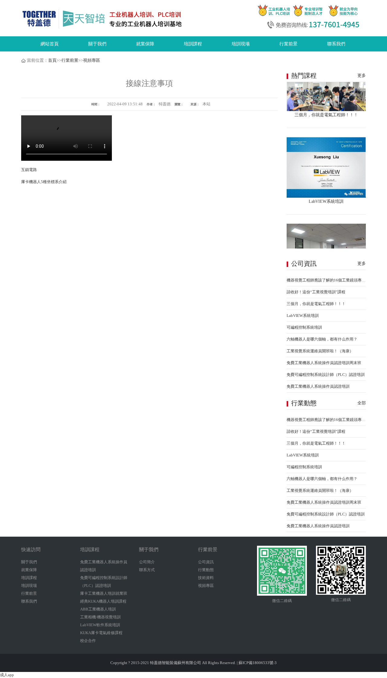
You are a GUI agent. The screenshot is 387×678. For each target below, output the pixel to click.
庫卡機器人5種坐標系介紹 (44, 181)
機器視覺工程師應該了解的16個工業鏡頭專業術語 (330, 280)
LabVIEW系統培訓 (303, 315)
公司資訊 (206, 562)
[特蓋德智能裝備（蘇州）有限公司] (102, 18)
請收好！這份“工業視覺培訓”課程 (316, 292)
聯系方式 (147, 570)
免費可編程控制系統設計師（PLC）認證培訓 (326, 374)
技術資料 (206, 577)
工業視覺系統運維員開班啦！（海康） (320, 351)
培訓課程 (193, 43)
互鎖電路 (29, 169)
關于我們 (97, 43)
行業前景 (288, 43)
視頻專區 (91, 60)
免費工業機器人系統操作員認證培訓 (318, 386)
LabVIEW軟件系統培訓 (100, 625)
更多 (361, 75)
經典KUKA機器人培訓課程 (103, 601)
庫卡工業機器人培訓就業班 (103, 593)
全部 (361, 403)
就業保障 (145, 43)
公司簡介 (147, 562)
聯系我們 (336, 43)
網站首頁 (50, 43)
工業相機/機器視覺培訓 (100, 617)
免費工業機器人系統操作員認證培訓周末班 (324, 362)
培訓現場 (241, 43)
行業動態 (206, 570)
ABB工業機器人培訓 (98, 609)
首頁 (52, 60)
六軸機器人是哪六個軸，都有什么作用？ (322, 339)
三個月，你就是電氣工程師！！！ (316, 303)
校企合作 (88, 640)
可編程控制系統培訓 (304, 327)
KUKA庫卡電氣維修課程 (101, 632)
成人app (7, 675)
